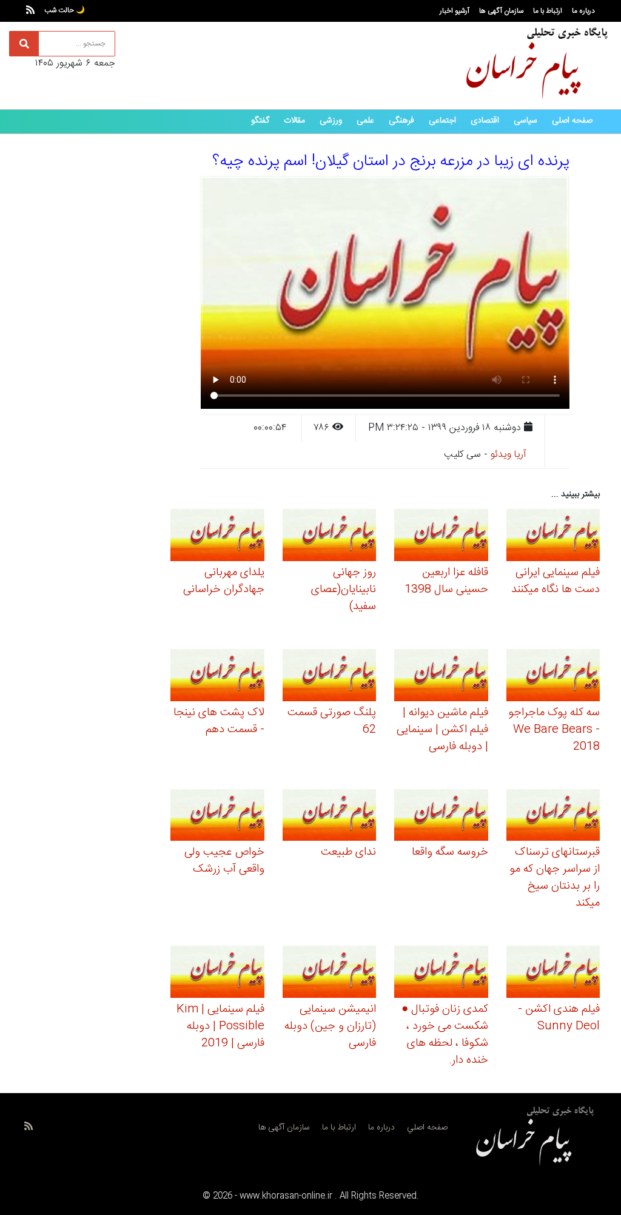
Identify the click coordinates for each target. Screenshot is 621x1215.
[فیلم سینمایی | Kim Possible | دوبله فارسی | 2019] (217, 974)
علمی (365, 120)
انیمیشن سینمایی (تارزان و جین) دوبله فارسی (330, 1026)
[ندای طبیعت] (330, 817)
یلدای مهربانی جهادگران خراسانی (223, 581)
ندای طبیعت (348, 852)
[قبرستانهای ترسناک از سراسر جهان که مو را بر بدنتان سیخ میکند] (553, 817)
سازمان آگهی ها (501, 11)
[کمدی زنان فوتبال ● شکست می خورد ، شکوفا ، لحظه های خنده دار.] (441, 974)
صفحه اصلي (427, 1127)
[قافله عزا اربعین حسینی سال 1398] (441, 537)
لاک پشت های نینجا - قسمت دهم (218, 721)
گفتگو (260, 120)
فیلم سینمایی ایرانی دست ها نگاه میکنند (555, 581)
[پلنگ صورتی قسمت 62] (330, 676)
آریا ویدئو (508, 454)
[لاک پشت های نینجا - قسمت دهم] (217, 676)
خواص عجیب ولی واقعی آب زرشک (224, 860)
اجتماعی (442, 120)
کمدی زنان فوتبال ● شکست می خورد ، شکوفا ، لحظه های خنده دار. (444, 1034)
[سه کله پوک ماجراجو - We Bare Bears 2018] (553, 676)
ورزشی (331, 120)
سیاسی (525, 120)
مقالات (294, 120)
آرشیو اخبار (454, 11)
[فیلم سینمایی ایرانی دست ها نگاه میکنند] (553, 537)
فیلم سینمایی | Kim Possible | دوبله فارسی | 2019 (220, 1026)
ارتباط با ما (547, 11)
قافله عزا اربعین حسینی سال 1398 (446, 581)
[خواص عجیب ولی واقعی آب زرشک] (217, 817)
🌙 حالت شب (64, 10)
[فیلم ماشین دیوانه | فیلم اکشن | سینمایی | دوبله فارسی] (441, 676)
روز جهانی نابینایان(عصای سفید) (343, 590)
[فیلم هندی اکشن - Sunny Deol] (553, 974)
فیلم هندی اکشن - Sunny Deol (559, 1017)
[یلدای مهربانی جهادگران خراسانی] (217, 537)
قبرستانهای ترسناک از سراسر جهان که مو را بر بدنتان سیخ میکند (554, 877)
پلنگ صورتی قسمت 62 (331, 721)
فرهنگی (401, 120)
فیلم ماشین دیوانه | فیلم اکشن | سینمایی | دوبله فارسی (442, 730)
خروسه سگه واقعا (450, 852)
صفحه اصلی (572, 120)
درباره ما (583, 11)
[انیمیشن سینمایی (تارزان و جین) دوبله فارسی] (330, 974)
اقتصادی (485, 120)
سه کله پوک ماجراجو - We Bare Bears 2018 (554, 730)
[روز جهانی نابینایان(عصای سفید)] (330, 537)
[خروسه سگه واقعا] (441, 817)
